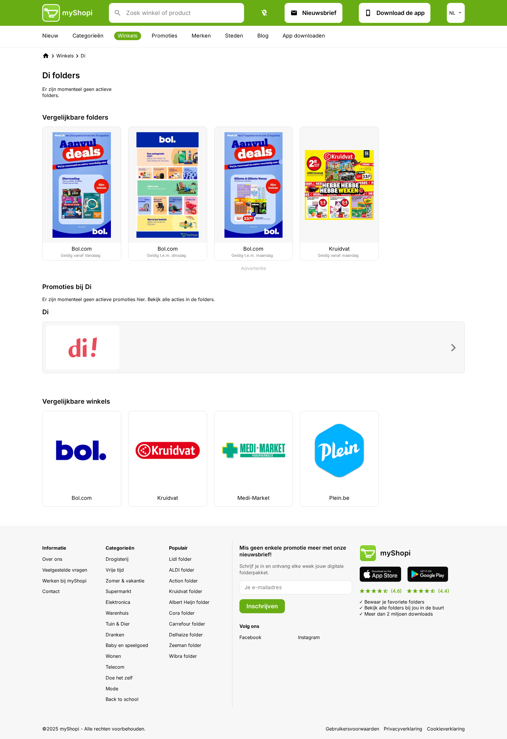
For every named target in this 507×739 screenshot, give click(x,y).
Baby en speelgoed (127, 645)
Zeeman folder (185, 645)
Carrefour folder (187, 624)
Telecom (115, 667)
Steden (234, 36)
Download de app (400, 12)
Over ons (52, 559)
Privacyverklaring (403, 729)
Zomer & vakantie (125, 581)
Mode (112, 689)
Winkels (128, 36)
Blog (262, 36)
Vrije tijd (115, 570)
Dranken (115, 635)
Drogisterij (117, 559)
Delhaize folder (186, 635)
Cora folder (182, 613)
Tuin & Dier (118, 624)
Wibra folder (183, 656)
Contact (51, 591)
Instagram (309, 637)
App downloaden (304, 36)
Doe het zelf (119, 678)
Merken (201, 36)
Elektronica (118, 602)
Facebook (250, 637)
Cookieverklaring (446, 729)
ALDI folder (181, 570)
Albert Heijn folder (189, 602)
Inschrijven (262, 606)
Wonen (113, 656)
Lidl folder (180, 559)
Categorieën (88, 36)
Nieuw (50, 36)
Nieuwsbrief (319, 12)
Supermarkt (118, 591)
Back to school (122, 699)
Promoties (165, 36)
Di (83, 56)
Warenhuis (117, 613)
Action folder (183, 581)
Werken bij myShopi (64, 581)
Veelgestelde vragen (64, 570)
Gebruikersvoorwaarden (352, 729)
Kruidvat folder (185, 591)
